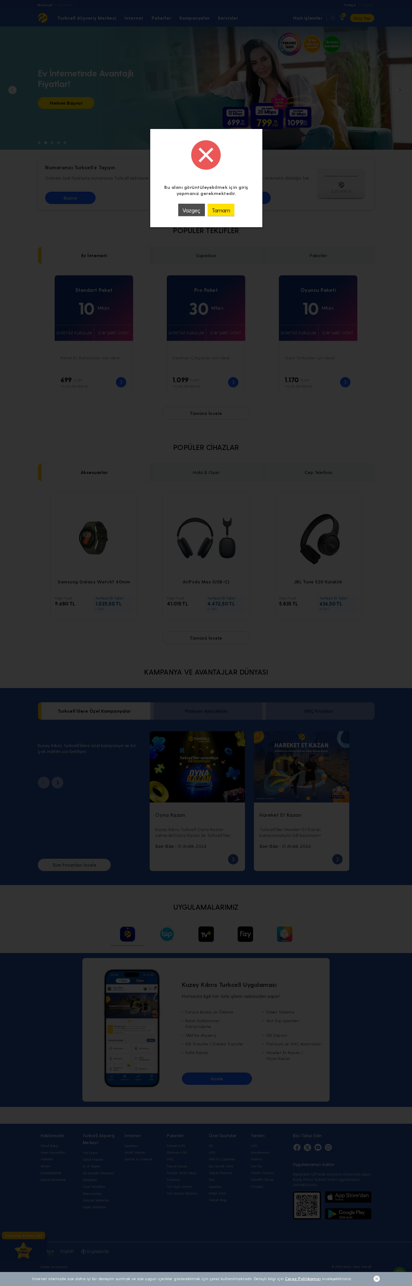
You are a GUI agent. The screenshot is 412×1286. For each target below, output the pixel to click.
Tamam (221, 210)
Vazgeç (191, 210)
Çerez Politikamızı (303, 1278)
